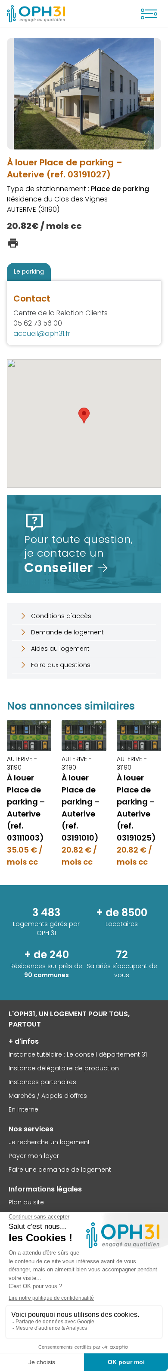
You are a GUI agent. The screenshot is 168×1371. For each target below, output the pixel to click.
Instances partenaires (42, 1082)
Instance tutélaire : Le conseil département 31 (78, 1054)
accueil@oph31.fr (41, 333)
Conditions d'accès (61, 616)
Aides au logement (60, 648)
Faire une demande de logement (60, 1169)
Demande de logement (67, 632)
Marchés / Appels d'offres (48, 1095)
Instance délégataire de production (64, 1068)
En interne (23, 1109)
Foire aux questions (60, 665)
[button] (84, 415)
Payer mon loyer (34, 1156)
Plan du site (26, 1202)
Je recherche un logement (49, 1142)
